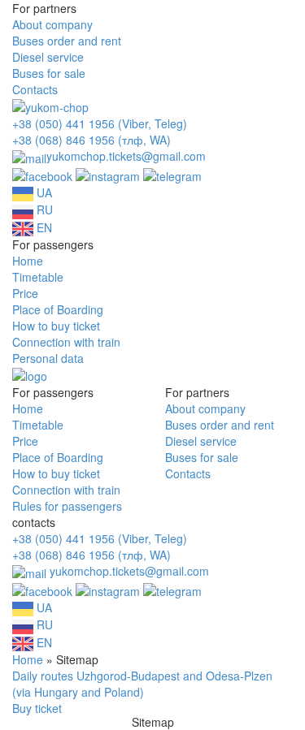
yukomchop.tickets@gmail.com (126, 156)
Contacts (35, 89)
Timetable (37, 277)
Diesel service (48, 57)
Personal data (48, 358)
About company (52, 24)
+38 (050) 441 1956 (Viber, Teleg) (99, 123)
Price (25, 293)
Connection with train (66, 342)
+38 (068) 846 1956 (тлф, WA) (91, 140)
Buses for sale (48, 73)
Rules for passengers (67, 506)
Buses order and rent (66, 40)
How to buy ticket (56, 325)
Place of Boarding (57, 309)
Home (27, 261)
